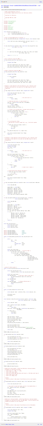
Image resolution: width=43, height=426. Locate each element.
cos (2, 5)
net (39, 5)
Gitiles (7, 424)
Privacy (10, 424)
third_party (6, 5)
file (24, 9)
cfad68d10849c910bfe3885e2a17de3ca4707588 (25, 5)
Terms (13, 424)
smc (2, 7)
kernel (11, 5)
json (41, 424)
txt (38, 424)
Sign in (41, 1)
